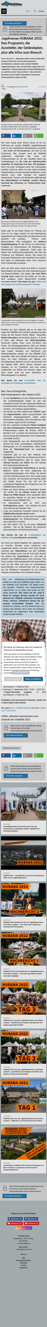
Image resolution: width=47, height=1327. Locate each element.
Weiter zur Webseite (33, 679)
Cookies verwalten (13, 679)
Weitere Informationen (20, 673)
